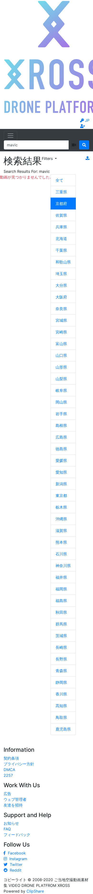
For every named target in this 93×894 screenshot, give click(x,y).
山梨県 (61, 378)
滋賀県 (61, 530)
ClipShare (35, 891)
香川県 (61, 694)
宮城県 (61, 320)
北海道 (61, 238)
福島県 (61, 600)
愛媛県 (61, 460)
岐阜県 (61, 390)
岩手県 (61, 413)
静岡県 (61, 682)
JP (87, 120)
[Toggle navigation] (10, 135)
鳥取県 (61, 717)
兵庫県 (61, 227)
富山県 (61, 343)
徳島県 (61, 448)
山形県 (61, 367)
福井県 (61, 577)
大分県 (61, 285)
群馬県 (61, 624)
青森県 (61, 670)
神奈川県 (63, 565)
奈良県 (61, 308)
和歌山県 (63, 262)
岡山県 (61, 402)
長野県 (61, 659)
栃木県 (61, 507)
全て (59, 180)
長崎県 (61, 647)
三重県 (61, 191)
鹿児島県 (63, 729)
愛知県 (61, 472)
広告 (7, 793)
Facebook (15, 853)
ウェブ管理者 (15, 799)
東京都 (61, 495)
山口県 (61, 355)
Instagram (17, 858)
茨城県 (61, 635)
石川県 (61, 554)
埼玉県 (61, 273)
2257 (8, 775)
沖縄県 (61, 518)
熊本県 (61, 542)
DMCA (9, 769)
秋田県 (61, 612)
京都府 (61, 203)
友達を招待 (13, 805)
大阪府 (61, 297)
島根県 (61, 425)
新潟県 (61, 483)
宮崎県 (61, 332)
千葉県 (61, 250)
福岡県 (61, 589)
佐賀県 (61, 215)
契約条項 (11, 758)
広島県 (61, 437)
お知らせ (11, 823)
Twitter (14, 864)
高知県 (61, 705)
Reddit (14, 870)
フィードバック (17, 834)
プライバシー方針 (19, 763)
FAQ (7, 829)
